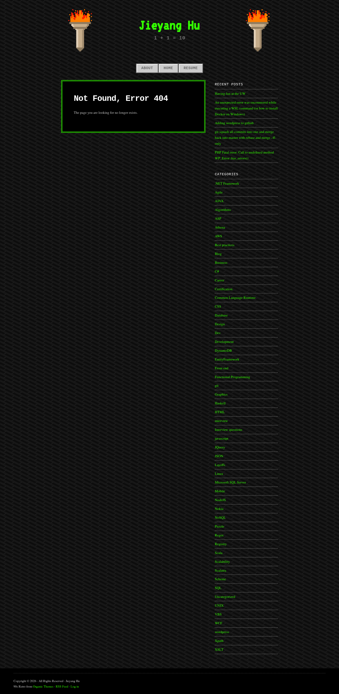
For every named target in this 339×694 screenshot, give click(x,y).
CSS (218, 306)
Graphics (221, 394)
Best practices (224, 244)
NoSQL (220, 517)
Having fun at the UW (230, 93)
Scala (218, 552)
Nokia (219, 508)
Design (220, 324)
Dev (218, 332)
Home (168, 68)
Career (219, 280)
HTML (220, 411)
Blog (218, 253)
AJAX (219, 200)
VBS (218, 614)
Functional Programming (232, 376)
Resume (191, 68)
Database (221, 315)
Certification (223, 288)
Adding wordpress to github (234, 122)
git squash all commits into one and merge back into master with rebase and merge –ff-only (245, 137)
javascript (221, 438)
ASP (218, 218)
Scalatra (220, 570)
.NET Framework (227, 183)
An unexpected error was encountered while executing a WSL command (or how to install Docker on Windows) (246, 108)
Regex (219, 535)
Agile (219, 192)
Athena (220, 227)
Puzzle (219, 526)
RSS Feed (62, 686)
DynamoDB (223, 350)
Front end (221, 368)
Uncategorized (225, 596)
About (147, 68)
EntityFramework (227, 359)
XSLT (219, 649)
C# (217, 271)
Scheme (220, 579)
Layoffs (220, 464)
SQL (218, 587)
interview (221, 420)
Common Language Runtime (235, 297)
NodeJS (220, 499)
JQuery (220, 447)
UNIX (219, 605)
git (217, 385)
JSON (219, 456)
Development (224, 341)
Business (221, 262)
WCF (218, 623)
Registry (221, 543)
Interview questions (228, 429)
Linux (219, 473)
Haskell (220, 403)
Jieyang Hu (169, 24)
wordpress (222, 631)
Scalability (222, 561)
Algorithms (223, 209)
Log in (75, 686)
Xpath (219, 640)
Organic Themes (43, 686)
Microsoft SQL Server (230, 482)
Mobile (220, 491)
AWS (218, 236)
